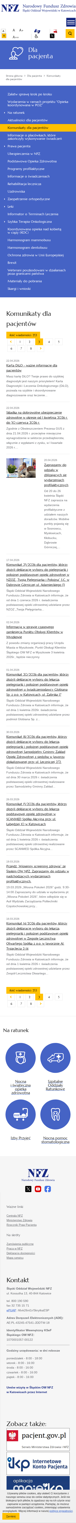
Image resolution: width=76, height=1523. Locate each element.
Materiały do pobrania (25, 281)
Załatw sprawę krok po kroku (30, 94)
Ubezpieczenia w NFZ (24, 154)
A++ (16, 37)
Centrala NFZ (15, 1215)
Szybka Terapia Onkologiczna (30, 221)
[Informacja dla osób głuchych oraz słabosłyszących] (37, 31)
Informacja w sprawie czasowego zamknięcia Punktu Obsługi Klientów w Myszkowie (34, 632)
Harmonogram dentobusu (27, 247)
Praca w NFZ (15, 1248)
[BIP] (55, 31)
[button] (71, 22)
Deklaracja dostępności (21, 1253)
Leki (11, 206)
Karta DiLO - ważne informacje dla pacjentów (31, 367)
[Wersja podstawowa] (3, 31)
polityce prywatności (61, 1511)
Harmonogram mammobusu (29, 240)
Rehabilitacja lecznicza (24, 184)
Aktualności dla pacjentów (28, 120)
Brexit (12, 262)
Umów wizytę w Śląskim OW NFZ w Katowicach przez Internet (30, 1390)
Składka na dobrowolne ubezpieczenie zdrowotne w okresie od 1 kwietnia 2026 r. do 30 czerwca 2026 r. (37, 418)
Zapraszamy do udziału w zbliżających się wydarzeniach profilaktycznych (56, 475)
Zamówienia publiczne (20, 1244)
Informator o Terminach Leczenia (33, 214)
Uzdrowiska (16, 191)
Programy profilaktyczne (26, 169)
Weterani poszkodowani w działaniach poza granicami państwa (37, 272)
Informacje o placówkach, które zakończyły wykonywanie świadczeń (35, 137)
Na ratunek (16, 112)
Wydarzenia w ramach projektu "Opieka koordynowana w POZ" (38, 103)
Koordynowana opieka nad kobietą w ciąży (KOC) (34, 231)
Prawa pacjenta (19, 146)
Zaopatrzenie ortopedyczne (29, 199)
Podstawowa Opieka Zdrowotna (32, 161)
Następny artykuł (40, 348)
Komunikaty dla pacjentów (28, 128)
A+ (21, 30)
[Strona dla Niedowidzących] (36, 36)
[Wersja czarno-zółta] (4, 36)
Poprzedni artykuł (11, 341)
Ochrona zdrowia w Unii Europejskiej (36, 255)
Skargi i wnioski (19, 288)
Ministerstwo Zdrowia (19, 1220)
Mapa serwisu (15, 1257)
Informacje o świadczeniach (29, 176)
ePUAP (11, 1310)
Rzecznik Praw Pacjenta (22, 1224)
